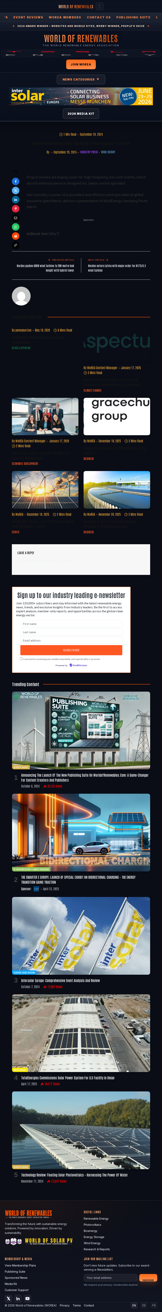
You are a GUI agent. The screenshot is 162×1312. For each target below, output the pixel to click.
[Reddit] (15, 236)
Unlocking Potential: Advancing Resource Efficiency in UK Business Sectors (110, 523)
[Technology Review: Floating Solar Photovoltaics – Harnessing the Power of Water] (81, 1130)
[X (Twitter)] (8, 1298)
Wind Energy (108, 152)
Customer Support (16, 1290)
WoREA (91, 441)
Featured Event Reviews (24, 972)
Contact (89, 1305)
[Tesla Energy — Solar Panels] (81, 53)
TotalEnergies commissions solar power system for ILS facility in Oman (67, 1077)
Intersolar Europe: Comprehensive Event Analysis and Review (60, 980)
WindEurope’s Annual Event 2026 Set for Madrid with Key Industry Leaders (42, 523)
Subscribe (148, 1280)
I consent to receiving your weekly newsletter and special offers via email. (61, 659)
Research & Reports (97, 1249)
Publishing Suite (133, 17)
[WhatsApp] (15, 227)
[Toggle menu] (100, 6)
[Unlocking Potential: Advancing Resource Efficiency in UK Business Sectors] (117, 490)
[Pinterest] (15, 208)
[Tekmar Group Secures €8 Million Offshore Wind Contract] (117, 416)
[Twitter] (15, 190)
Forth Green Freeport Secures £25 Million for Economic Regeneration (41, 455)
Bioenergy (90, 1230)
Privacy (65, 1305)
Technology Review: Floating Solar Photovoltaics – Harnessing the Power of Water (74, 1174)
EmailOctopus (80, 665)
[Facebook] (15, 181)
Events (15, 532)
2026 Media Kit (81, 113)
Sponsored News (16, 1277)
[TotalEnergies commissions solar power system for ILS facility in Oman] (81, 1033)
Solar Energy (20, 1069)
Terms (77, 1305)
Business (89, 458)
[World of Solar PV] (48, 1242)
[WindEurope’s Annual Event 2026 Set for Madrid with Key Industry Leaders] (45, 490)
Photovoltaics (92, 1224)
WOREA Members (65, 17)
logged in (40, 561)
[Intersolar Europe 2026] (81, 96)
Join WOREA (81, 64)
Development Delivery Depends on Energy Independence (38, 339)
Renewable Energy (96, 1218)
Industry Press (89, 152)
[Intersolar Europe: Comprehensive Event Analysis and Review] (81, 936)
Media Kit (11, 1283)
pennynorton (23, 330)
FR (154, 1305)
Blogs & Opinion (21, 348)
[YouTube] (27, 1298)
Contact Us (99, 17)
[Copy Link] (15, 245)
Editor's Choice (21, 767)
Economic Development (25, 463)
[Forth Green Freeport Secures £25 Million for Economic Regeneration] (45, 416)
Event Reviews (28, 17)
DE (144, 1305)
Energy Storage (94, 1237)
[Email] (15, 218)
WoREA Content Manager (102, 368)
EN (134, 1305)
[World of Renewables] (14, 1242)
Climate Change (92, 390)
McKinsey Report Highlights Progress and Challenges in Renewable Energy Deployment (112, 382)
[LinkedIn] (15, 199)
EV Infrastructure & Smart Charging (31, 869)
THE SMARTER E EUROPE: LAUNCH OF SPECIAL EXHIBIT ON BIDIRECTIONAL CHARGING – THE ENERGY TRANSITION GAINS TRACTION (78, 879)
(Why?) (53, 234)
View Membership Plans (20, 1265)
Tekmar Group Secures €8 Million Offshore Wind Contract (115, 450)
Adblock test (37, 234)
